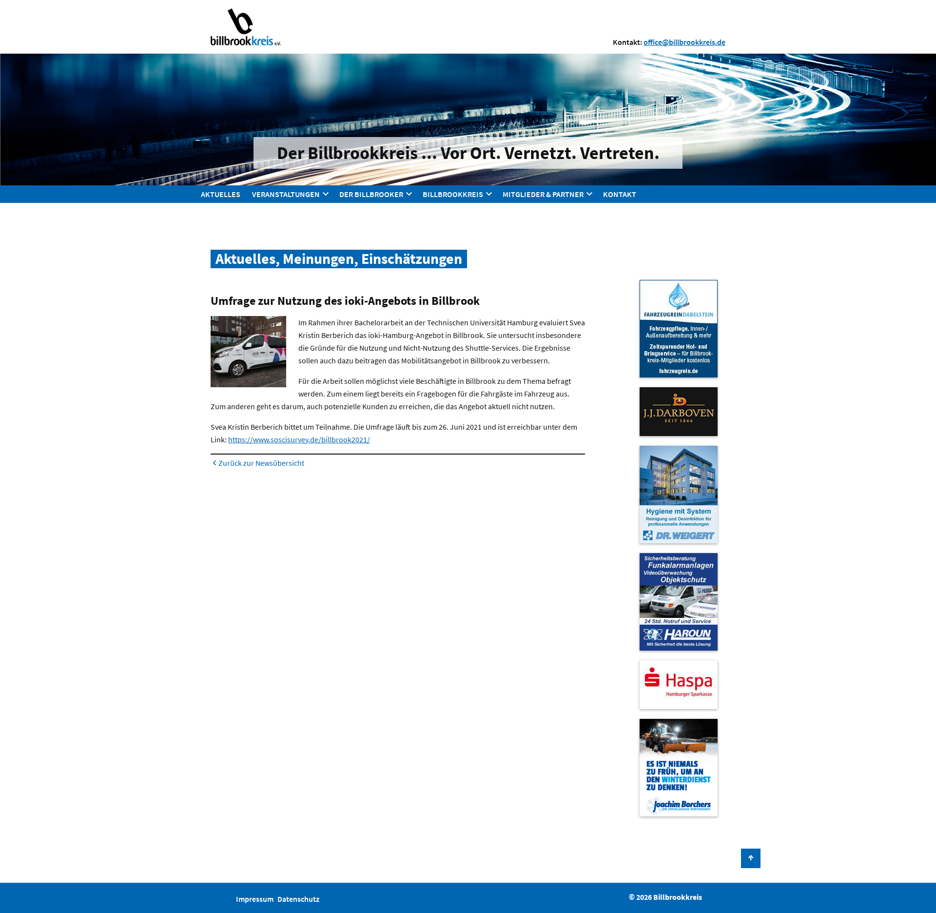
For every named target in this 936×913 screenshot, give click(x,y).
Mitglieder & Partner (543, 194)
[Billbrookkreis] (246, 26)
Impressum (254, 899)
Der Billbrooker (371, 194)
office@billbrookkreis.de (684, 42)
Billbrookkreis (453, 194)
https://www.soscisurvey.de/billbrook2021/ (299, 439)
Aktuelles (220, 194)
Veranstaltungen (286, 194)
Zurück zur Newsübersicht (261, 463)
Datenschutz (298, 899)
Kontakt (619, 194)
